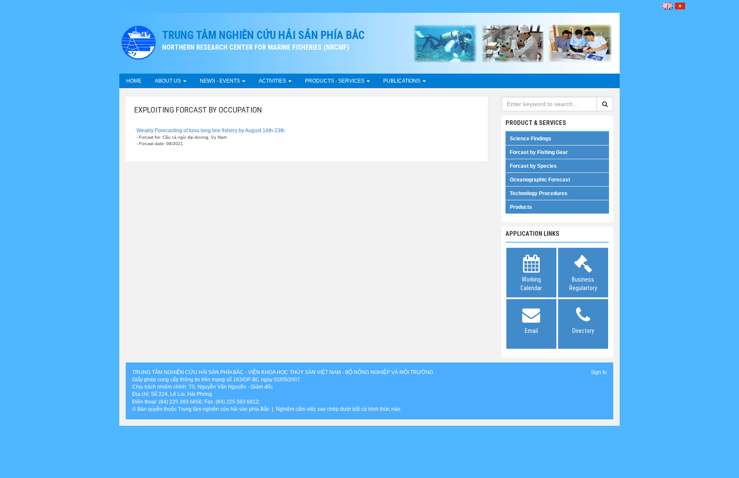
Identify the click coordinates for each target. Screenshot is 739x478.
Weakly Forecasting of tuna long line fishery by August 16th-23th (210, 131)
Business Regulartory (583, 283)
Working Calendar (531, 283)
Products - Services (335, 81)
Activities (273, 81)
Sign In (599, 372)
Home (134, 81)
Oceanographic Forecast (540, 180)
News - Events (220, 81)
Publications (402, 81)
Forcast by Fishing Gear (539, 152)
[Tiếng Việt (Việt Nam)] (680, 6)
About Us (168, 81)
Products (521, 207)
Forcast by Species (533, 166)
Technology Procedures (539, 193)
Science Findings (530, 139)
